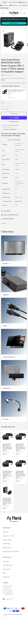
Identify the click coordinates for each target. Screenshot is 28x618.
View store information (9, 129)
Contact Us (6, 577)
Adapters (6, 295)
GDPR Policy (7, 544)
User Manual (6, 569)
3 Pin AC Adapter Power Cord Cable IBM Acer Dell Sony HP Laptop (16, 90)
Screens (5, 263)
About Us (5, 532)
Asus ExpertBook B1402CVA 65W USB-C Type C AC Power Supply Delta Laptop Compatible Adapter (20, 447)
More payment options (14, 121)
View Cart (6, 561)
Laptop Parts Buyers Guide (11, 551)
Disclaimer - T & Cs (8, 536)
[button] (3, 13)
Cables (5, 326)
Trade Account (14, 5)
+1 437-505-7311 (24, 5)
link (19, 135)
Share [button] (4, 223)
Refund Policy (7, 548)
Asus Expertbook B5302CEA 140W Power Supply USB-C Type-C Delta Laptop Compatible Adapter (7, 501)
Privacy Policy (7, 540)
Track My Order (7, 565)
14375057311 (9, 599)
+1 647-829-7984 (14, 2)
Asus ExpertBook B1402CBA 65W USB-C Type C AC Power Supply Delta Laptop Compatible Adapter (7, 447)
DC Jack (5, 419)
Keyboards (6, 388)
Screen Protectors (9, 357)
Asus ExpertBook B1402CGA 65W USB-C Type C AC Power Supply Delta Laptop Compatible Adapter (20, 474)
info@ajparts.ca (24, 2)
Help (4, 573)
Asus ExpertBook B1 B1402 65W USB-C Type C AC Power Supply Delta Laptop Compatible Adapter (7, 474)
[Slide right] (17, 56)
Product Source (5, 5)
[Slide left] (10, 56)
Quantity (3, 102)
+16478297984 (9, 592)
